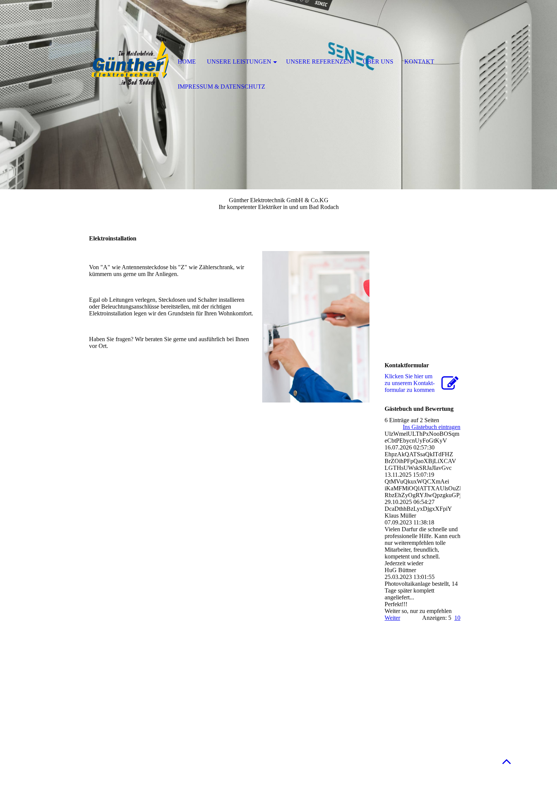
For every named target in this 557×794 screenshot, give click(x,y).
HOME (187, 61)
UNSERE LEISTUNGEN (239, 61)
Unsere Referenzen (319, 61)
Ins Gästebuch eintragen (431, 427)
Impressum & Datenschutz (221, 86)
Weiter (392, 618)
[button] (506, 761)
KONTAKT (419, 61)
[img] (129, 62)
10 (457, 618)
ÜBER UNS (378, 61)
